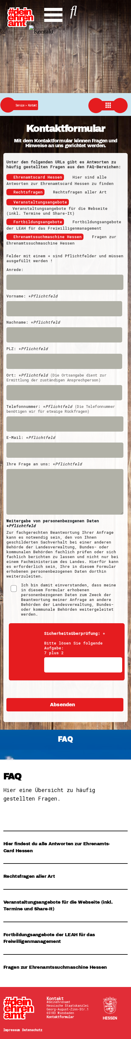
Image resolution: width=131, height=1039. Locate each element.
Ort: (56, 378)
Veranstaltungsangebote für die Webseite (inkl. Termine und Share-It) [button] (57, 905)
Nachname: (33, 322)
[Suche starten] (73, 9)
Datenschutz (32, 1030)
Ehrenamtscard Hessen (37, 177)
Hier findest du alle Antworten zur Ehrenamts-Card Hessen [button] (56, 847)
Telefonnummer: (60, 409)
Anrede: (14, 269)
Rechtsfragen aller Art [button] (29, 876)
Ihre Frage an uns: (44, 464)
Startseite (21, 1008)
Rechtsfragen (28, 192)
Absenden (62, 705)
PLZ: (27, 348)
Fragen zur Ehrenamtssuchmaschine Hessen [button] (55, 967)
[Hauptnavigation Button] (53, 13)
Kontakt (32, 105)
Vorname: (32, 296)
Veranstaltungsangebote (40, 202)
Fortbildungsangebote (37, 221)
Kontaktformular (60, 1017)
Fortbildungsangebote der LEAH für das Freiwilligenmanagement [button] (49, 938)
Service (22, 105)
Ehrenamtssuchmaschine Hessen (47, 236)
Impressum (11, 1030)
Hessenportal (110, 1008)
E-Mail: (30, 437)
